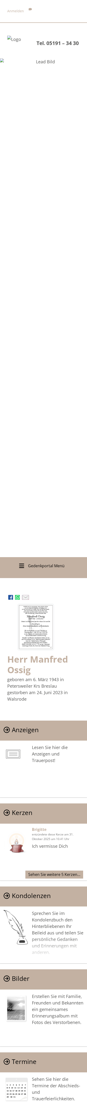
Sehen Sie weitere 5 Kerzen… (54, 874)
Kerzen (22, 812)
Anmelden (15, 11)
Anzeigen (25, 730)
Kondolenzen (31, 896)
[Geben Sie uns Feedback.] (30, 11)
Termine (24, 1061)
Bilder (20, 978)
